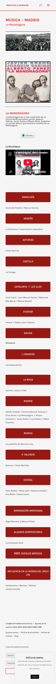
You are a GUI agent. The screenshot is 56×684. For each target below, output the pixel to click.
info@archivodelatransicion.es (19, 623)
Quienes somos (12, 632)
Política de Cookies (34, 657)
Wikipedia (29, 135)
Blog (16, 636)
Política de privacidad (30, 632)
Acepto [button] (35, 677)
